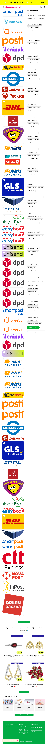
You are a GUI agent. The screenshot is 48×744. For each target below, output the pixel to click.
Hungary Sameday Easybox (33, 285)
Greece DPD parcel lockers (32, 320)
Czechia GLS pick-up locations (33, 238)
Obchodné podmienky (22, 727)
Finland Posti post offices (32, 43)
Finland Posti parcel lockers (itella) (34, 40)
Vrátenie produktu (22, 729)
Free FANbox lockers (31, 261)
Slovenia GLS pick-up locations (33, 245)
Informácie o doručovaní (23, 726)
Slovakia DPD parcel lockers (33, 181)
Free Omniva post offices (32, 75)
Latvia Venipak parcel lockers (33, 53)
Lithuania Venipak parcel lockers (33, 59)
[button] (3, 7)
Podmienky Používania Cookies (23, 733)
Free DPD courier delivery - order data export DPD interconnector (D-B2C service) (36, 281)
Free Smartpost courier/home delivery (34, 323)
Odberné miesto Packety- (32, 104)
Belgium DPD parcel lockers (32, 145)
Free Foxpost (40, 187)
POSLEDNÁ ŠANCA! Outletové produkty (24, 714)
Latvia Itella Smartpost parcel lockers (34, 216)
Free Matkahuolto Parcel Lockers (34, 97)
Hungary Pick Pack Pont (32, 187)
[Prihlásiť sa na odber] (41, 732)
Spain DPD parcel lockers (32, 129)
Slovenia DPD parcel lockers (33, 171)
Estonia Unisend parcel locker (33, 301)
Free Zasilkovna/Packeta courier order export (36, 294)
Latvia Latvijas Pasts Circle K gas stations (35, 197)
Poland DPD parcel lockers (32, 161)
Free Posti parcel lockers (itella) (33, 78)
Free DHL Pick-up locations (32, 120)
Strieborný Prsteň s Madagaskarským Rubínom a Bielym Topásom (13, 656)
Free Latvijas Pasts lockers (32, 209)
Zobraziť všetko (24, 692)
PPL (34, 267)
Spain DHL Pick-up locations (33, 133)
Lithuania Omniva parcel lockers (33, 37)
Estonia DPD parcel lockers (32, 49)
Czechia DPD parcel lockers (32, 177)
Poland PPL (30, 267)
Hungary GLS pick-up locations (33, 222)
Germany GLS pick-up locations (33, 225)
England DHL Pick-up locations (33, 139)
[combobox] (30, 7)
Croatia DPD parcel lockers (32, 310)
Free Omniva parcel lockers (32, 72)
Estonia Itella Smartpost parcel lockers (35, 24)
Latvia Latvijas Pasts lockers (33, 200)
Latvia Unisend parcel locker (33, 304)
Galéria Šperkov (20, 741)
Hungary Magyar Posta (32, 270)
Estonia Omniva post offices (33, 30)
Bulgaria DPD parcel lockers (33, 317)
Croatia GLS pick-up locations (33, 251)
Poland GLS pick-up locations (33, 229)
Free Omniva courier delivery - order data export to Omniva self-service (36, 277)
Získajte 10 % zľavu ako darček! (9, 740)
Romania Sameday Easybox (33, 288)
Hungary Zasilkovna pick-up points (34, 107)
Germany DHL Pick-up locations (33, 126)
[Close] (17, 740)
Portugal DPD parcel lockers (33, 165)
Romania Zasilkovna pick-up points (34, 254)
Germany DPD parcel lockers (33, 123)
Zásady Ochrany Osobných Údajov (23, 731)
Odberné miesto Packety (32, 110)
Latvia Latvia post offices (32, 193)
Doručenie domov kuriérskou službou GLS (35, 241)
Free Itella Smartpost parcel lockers (34, 69)
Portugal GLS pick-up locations (33, 232)
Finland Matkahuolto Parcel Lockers (34, 94)
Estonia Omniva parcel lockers (33, 27)
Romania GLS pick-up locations (33, 248)
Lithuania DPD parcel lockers (33, 65)
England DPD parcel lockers (33, 136)
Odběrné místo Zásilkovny (32, 101)
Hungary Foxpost (31, 184)
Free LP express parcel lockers (33, 91)
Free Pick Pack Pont (31, 190)
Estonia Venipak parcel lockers (33, 46)
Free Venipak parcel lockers (32, 85)
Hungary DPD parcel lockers (33, 213)
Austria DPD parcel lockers (32, 142)
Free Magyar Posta (31, 273)
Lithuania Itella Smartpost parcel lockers (35, 219)
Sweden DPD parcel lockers (32, 168)
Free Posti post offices (32, 81)
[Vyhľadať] (39, 7)
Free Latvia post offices (32, 203)
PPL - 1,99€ (30, 264)
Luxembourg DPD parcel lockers (33, 155)
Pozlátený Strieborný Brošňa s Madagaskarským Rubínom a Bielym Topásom (34, 683)
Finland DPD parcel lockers (32, 174)
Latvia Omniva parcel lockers (33, 33)
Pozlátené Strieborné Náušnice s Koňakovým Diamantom (35, 656)
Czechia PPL (39, 261)
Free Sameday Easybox (32, 291)
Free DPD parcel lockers (32, 88)
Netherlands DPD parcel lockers (33, 158)
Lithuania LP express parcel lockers (34, 62)
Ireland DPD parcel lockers (32, 152)
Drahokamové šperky (24, 621)
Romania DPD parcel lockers (33, 307)
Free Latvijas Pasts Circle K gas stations (35, 206)
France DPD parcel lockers (32, 113)
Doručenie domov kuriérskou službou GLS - (35, 235)
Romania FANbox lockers (32, 257)
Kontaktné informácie (22, 734)
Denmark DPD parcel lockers (33, 149)
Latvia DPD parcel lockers (32, 56)
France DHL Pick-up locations (33, 117)
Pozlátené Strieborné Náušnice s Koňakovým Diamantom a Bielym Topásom (13, 683)
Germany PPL (36, 264)
